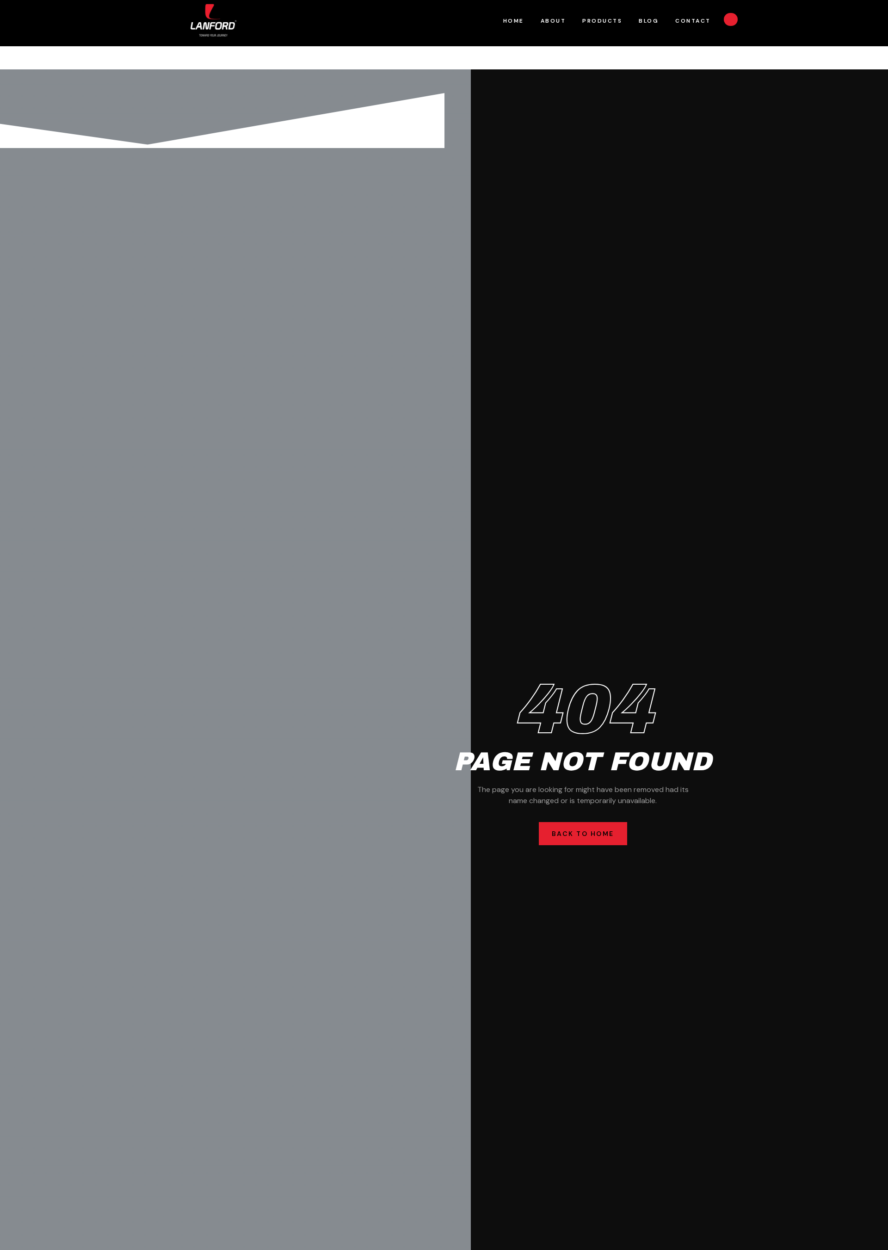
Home (513, 21)
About (553, 21)
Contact (693, 21)
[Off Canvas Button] (731, 19)
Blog (649, 21)
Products (602, 21)
